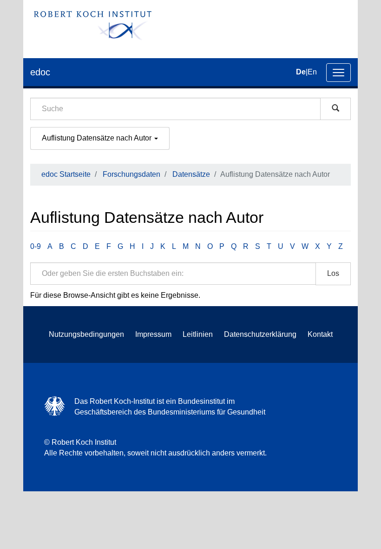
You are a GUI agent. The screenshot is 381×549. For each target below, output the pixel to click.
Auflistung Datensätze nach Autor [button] (97, 138)
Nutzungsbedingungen (86, 334)
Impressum (153, 334)
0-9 (35, 246)
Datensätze (191, 174)
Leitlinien (198, 334)
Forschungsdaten (131, 174)
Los (333, 273)
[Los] (335, 109)
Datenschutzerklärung (260, 334)
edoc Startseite (66, 174)
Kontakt (320, 334)
